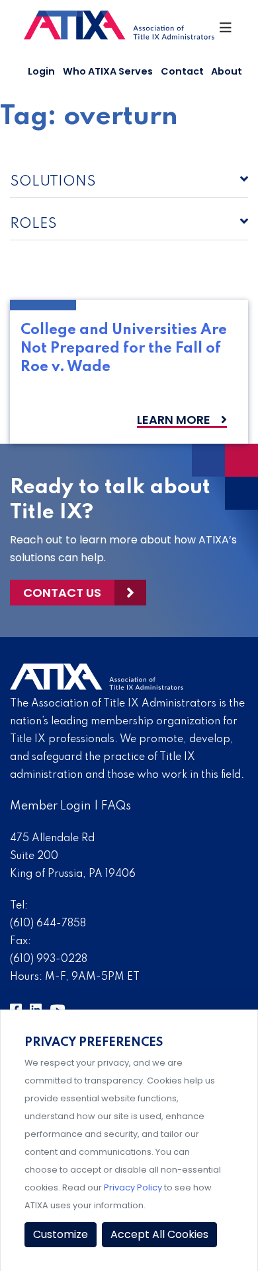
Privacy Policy (133, 1187)
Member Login (50, 806)
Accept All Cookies (159, 1234)
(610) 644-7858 (48, 923)
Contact (182, 71)
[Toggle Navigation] (226, 31)
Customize (60, 1234)
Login (41, 71)
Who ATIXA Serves (108, 71)
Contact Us (62, 592)
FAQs (116, 806)
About (226, 71)
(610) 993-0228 (48, 959)
